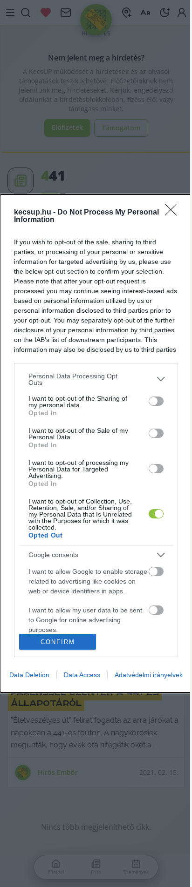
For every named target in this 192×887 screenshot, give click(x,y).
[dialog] (96, 444)
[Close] (174, 213)
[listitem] (96, 379)
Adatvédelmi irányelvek (149, 675)
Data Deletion (29, 675)
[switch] (156, 401)
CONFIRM (58, 641)
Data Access (82, 675)
